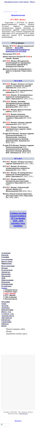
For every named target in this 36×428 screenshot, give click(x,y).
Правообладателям (18, 15)
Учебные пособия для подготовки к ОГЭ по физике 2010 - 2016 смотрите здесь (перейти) (18, 219)
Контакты (18, 421)
